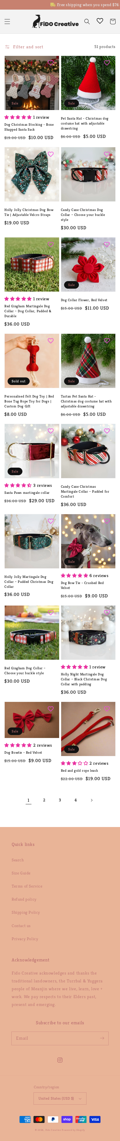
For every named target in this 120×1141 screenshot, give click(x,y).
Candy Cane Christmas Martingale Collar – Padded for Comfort (85, 491)
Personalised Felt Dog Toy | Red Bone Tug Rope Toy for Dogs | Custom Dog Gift (29, 401)
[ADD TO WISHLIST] (51, 63)
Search (18, 860)
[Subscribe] (102, 1038)
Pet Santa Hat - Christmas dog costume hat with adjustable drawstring (85, 123)
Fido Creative (53, 1129)
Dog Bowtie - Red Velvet (23, 752)
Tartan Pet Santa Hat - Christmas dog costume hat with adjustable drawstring (86, 401)
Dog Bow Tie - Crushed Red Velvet (82, 585)
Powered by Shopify (73, 1129)
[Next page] (91, 800)
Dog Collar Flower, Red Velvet (84, 300)
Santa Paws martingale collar (27, 492)
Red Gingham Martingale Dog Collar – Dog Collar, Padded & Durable (27, 311)
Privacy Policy (25, 938)
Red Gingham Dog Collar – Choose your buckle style (24, 670)
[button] (7, 21)
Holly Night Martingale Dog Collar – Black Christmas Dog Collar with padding (84, 679)
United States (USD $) (56, 1098)
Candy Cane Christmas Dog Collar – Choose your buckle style (83, 214)
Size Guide (21, 873)
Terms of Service (27, 886)
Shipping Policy (26, 912)
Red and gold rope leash (79, 770)
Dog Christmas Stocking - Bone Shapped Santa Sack (29, 127)
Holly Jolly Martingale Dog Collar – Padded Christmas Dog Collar (28, 581)
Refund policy (24, 899)
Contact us (21, 925)
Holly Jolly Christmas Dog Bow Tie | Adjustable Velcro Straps (28, 212)
